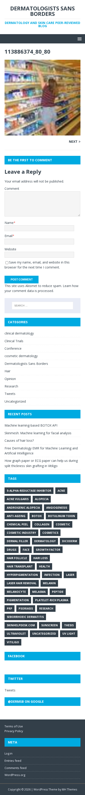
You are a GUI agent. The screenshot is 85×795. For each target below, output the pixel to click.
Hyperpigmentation (22, 575)
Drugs (11, 550)
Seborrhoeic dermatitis (25, 617)
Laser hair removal (21, 583)
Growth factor (48, 550)
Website (10, 249)
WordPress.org (15, 775)
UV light (68, 634)
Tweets (10, 394)
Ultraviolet (16, 634)
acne (61, 491)
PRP (9, 608)
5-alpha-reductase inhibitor (29, 491)
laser (70, 575)
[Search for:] (42, 305)
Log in (8, 753)
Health (44, 566)
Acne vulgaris (18, 499)
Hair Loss (40, 558)
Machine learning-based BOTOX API (31, 425)
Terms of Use (14, 726)
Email (8, 236)
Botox (37, 516)
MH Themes (69, 789)
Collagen (41, 524)
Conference (13, 348)
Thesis (69, 625)
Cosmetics (50, 533)
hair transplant (20, 566)
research (46, 608)
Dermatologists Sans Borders (26, 363)
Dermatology (45, 541)
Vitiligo (13, 642)
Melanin (49, 583)
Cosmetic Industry (21, 533)
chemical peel (17, 524)
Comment (12, 188)
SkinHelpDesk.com (21, 625)
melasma (39, 592)
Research (11, 386)
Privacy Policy (14, 731)
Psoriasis (26, 608)
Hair (7, 371)
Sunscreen (49, 625)
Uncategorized (15, 401)
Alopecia (42, 499)
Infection (52, 575)
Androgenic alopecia (23, 508)
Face (26, 550)
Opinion (10, 379)
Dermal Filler (17, 541)
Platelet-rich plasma (51, 600)
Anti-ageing (16, 516)
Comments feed (16, 768)
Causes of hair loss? (19, 440)
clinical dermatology (19, 333)
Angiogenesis (56, 508)
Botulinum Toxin (61, 516)
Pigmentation (18, 600)
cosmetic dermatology (21, 356)
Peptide (57, 592)
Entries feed (13, 761)
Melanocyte (16, 592)
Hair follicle (17, 558)
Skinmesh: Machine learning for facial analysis (38, 433)
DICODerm (69, 541)
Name (9, 223)
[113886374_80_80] (42, 133)
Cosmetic (63, 524)
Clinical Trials (14, 341)
